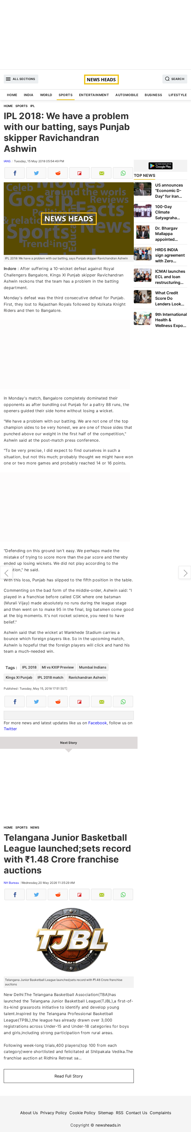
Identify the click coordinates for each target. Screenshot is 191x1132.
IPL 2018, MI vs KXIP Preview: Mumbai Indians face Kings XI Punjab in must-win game (6, 572)
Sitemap (105, 1112)
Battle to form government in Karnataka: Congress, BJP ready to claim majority (185, 572)
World (46, 95)
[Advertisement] (95, 34)
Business (153, 95)
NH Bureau (11, 883)
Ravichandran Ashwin (87, 677)
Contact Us (136, 1112)
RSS (119, 1112)
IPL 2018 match (50, 677)
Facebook (97, 722)
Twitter (10, 728)
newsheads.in (108, 1125)
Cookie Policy (82, 1112)
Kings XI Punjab (19, 677)
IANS (7, 161)
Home (12, 95)
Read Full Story (68, 1076)
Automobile (126, 95)
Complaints (160, 1112)
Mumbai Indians (92, 667)
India (29, 95)
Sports (66, 95)
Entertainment (94, 95)
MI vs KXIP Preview (58, 667)
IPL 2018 (29, 667)
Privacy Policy (53, 1112)
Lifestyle (178, 95)
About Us (29, 1112)
